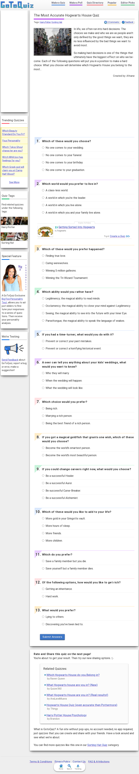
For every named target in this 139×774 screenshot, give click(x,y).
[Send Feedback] (14, 349)
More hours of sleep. (57, 525)
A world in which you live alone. (63, 205)
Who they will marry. (57, 373)
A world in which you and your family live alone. (73, 212)
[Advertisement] (84, 106)
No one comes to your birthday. (64, 162)
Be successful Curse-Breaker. (63, 490)
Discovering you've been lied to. (64, 624)
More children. (54, 540)
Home (61, 769)
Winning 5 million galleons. (60, 270)
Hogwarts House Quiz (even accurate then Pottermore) (81, 705)
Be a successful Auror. (58, 483)
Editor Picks (128, 2)
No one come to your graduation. (65, 170)
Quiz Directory (95, 2)
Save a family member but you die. (65, 561)
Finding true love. (55, 255)
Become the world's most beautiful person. (71, 455)
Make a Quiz (58, 2)
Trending (78, 769)
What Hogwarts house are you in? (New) (72, 685)
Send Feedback (10, 359)
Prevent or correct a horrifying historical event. (73, 348)
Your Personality (11, 140)
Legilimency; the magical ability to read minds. (72, 298)
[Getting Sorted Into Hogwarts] (45, 231)
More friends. (53, 533)
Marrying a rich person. (58, 415)
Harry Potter (45, 22)
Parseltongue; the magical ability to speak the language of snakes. (85, 320)
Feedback (129, 22)
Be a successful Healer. (59, 475)
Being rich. (51, 408)
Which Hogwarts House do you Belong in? (73, 675)
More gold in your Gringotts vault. (65, 518)
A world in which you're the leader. (65, 197)
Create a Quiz (117, 236)
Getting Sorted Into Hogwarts (76, 227)
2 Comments (113, 22)
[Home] (17, 5)
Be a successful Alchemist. (61, 498)
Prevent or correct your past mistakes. (68, 341)
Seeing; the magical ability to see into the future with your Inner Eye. (86, 313)
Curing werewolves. (56, 263)
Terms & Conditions (40, 761)
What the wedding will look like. (64, 388)
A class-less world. (56, 190)
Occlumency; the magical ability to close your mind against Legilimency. (88, 305)
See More (14, 182)
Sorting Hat (56, 22)
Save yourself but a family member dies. (69, 568)
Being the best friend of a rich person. (68, 423)
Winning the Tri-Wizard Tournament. (66, 278)
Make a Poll (76, 2)
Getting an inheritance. (58, 589)
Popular (112, 2)
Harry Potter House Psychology (66, 715)
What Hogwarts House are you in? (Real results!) (77, 695)
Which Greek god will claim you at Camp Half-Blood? (13, 170)
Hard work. (51, 596)
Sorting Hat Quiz (97, 745)
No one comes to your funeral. (63, 155)
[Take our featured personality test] (14, 277)
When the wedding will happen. (63, 380)
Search (69, 769)
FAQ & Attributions (99, 761)
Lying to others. (54, 616)
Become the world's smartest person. (67, 448)
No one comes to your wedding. (64, 147)
